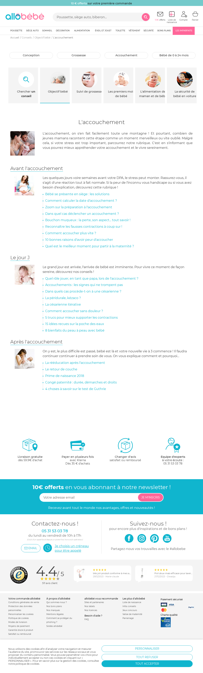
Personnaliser (147, 648)
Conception (31, 55)
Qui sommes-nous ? (56, 602)
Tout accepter (147, 663)
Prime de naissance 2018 (64, 376)
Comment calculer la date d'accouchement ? (81, 201)
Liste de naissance (132, 602)
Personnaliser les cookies (21, 614)
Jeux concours (130, 610)
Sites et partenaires (94, 602)
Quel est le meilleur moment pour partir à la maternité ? (89, 246)
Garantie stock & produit (20, 630)
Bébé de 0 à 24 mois (174, 55)
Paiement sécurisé (172, 599)
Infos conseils (129, 606)
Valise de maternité (132, 614)
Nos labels (89, 606)
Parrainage (128, 618)
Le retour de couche (61, 369)
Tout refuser (147, 657)
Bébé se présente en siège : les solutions (77, 194)
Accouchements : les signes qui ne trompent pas (84, 285)
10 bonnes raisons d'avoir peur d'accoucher (79, 240)
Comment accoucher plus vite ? (70, 233)
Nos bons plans (54, 606)
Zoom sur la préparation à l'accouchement (78, 207)
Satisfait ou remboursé (19, 634)
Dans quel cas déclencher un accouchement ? (82, 214)
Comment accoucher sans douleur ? (74, 311)
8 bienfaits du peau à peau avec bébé (74, 330)
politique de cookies (27, 663)
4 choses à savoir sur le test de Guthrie (75, 389)
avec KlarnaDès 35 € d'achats (78, 460)
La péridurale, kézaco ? (63, 298)
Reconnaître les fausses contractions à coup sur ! (83, 226)
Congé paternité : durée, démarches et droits (81, 382)
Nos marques (53, 610)
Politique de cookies (18, 618)
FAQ (86, 619)
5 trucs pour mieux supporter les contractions (81, 317)
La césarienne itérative (63, 304)
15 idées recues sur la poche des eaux (74, 324)
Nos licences (90, 610)
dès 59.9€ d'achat (30, 458)
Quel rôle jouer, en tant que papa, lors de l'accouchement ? (91, 278)
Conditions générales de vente (23, 602)
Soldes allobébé (54, 626)
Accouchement (126, 55)
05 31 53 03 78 (172, 463)
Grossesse (79, 55)
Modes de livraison (17, 622)
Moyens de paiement (19, 626)
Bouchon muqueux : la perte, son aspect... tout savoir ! (87, 220)
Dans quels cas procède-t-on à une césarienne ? (83, 291)
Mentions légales (55, 614)
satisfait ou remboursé (125, 458)
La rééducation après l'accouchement (75, 363)
